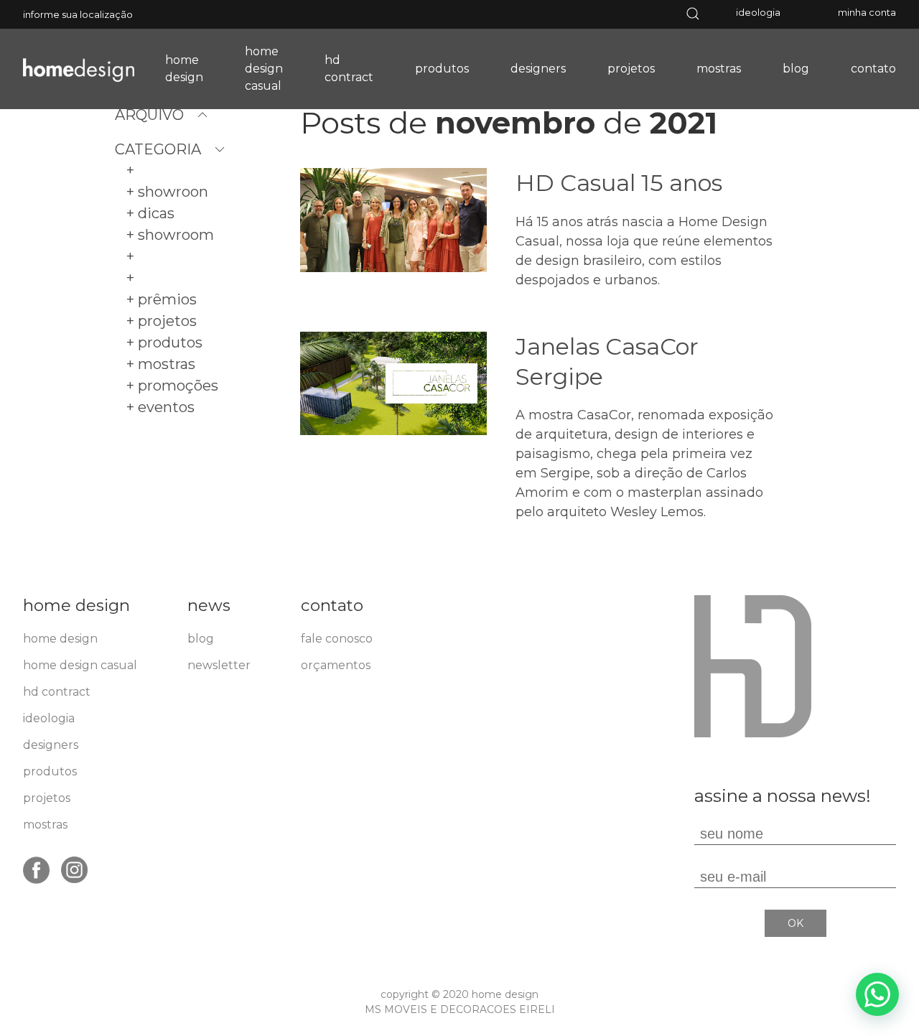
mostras (718, 68)
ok (795, 923)
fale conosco (337, 638)
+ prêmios (161, 299)
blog (796, 68)
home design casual (264, 69)
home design (184, 68)
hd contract (349, 68)
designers (538, 68)
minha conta (867, 12)
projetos (631, 68)
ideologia (758, 12)
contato (873, 68)
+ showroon (167, 191)
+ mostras (160, 364)
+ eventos (160, 407)
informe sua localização (78, 14)
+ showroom (170, 234)
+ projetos (161, 321)
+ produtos (164, 342)
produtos (442, 68)
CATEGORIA (158, 149)
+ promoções (172, 385)
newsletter (219, 665)
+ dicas (150, 213)
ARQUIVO (149, 114)
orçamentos (335, 665)
